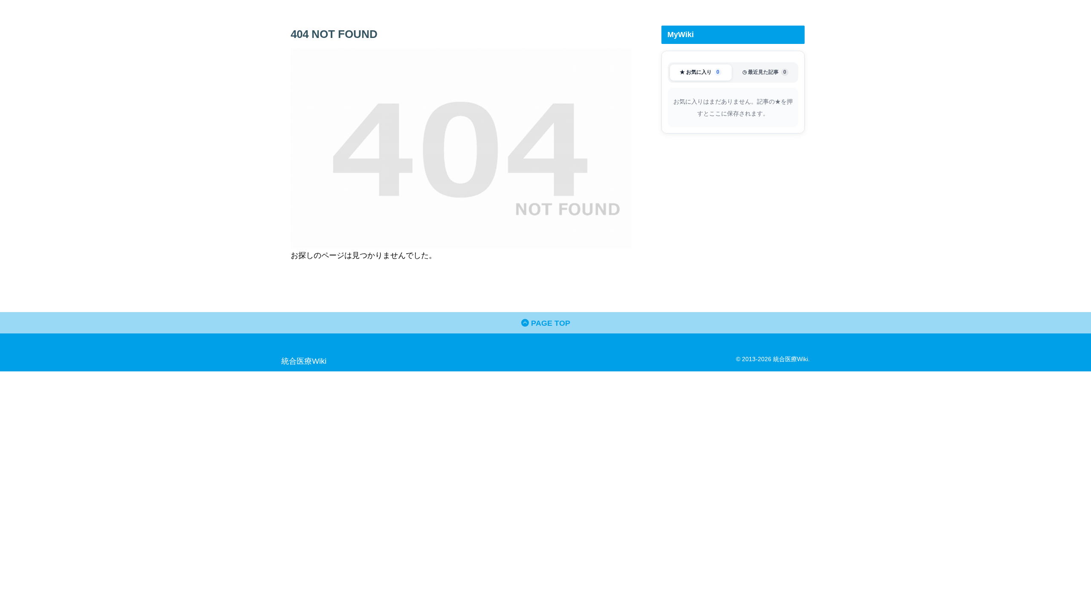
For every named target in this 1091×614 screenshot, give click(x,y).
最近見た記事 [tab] (764, 72)
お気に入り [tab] (699, 72)
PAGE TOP (549, 323)
